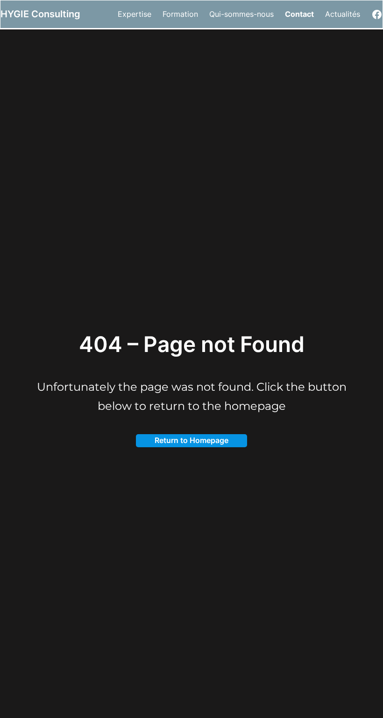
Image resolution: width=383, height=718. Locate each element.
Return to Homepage (191, 440)
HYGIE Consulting (40, 14)
